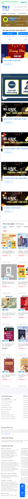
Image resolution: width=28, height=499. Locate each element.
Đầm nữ (26, 450)
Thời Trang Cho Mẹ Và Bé (7, 450)
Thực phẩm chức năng (9, 483)
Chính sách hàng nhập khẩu (7, 414)
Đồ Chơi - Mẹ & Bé (6, 448)
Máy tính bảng (7, 477)
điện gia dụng (16, 10)
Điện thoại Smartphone (6, 475)
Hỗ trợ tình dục (12, 489)
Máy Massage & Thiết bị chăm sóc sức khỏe (10, 485)
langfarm (8, 441)
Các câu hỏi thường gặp (6, 401)
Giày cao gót (24, 471)
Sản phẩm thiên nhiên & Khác (9, 486)
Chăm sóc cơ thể (8, 484)
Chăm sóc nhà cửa (9, 470)
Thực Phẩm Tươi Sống (7, 460)
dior (6, 440)
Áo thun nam (23, 459)
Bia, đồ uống (6, 467)
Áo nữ (22, 450)
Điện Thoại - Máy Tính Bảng (8, 473)
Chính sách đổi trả (5, 411)
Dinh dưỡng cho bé (8, 454)
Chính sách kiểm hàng (6, 409)
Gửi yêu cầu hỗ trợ (5, 403)
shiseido (3, 441)
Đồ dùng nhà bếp (5, 495)
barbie (21, 440)
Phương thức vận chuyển (6, 407)
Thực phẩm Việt (12, 463)
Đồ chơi (15, 450)
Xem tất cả (7, 64)
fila (18, 441)
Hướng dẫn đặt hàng (5, 405)
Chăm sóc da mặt (5, 482)
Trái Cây (3, 462)
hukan (12, 441)
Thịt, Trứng (8, 462)
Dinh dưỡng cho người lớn (9, 455)
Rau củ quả (6, 463)
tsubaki (21, 441)
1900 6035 (7, 433)
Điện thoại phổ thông (8, 476)
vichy (15, 441)
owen (25, 440)
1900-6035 (7, 398)
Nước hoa (6, 489)
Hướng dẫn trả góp (5, 413)
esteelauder (11, 440)
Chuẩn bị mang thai (8, 457)
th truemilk (16, 440)
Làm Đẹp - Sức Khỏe (6, 480)
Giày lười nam (24, 479)
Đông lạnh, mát (10, 464)
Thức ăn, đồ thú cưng (8, 469)
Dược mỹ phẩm (13, 490)
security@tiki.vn (12, 418)
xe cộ (22, 10)
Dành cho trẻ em (8, 468)
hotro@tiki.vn (13, 416)
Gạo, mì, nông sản (8, 465)
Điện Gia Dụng (5, 493)
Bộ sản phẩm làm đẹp (9, 490)
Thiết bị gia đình (13, 495)
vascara (3, 440)
